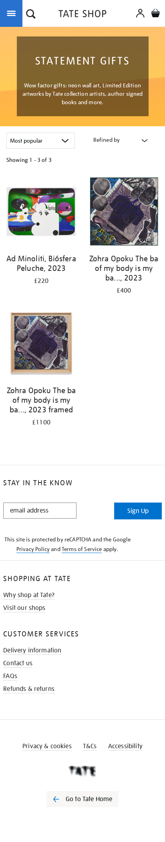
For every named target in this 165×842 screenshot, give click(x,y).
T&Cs (90, 746)
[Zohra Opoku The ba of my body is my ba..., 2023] (124, 213)
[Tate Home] (82, 771)
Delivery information (32, 650)
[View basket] (155, 14)
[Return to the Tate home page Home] (82, 15)
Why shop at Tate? (28, 595)
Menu (13, 13)
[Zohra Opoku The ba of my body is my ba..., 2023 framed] (41, 345)
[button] (31, 14)
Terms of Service (82, 549)
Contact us (17, 663)
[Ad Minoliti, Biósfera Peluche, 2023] (41, 213)
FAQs (10, 676)
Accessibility (125, 746)
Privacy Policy (33, 549)
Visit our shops (24, 608)
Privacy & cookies (47, 746)
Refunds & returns (28, 689)
